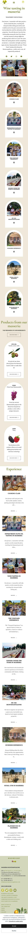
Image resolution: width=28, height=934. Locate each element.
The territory (5, 906)
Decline (14, 930)
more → (14, 510)
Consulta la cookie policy (16, 921)
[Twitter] (6, 890)
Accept (14, 926)
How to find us (6, 904)
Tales (3, 908)
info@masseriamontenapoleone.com (10, 882)
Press (3, 910)
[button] (13, 2)
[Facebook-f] (2, 890)
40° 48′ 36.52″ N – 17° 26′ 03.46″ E (13, 870)
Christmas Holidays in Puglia (10, 899)
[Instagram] (10, 890)
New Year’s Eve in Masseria (9, 901)
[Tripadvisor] (14, 890)
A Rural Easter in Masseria (9, 895)
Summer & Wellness (7, 893)
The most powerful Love (9, 897)
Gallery (3, 912)
